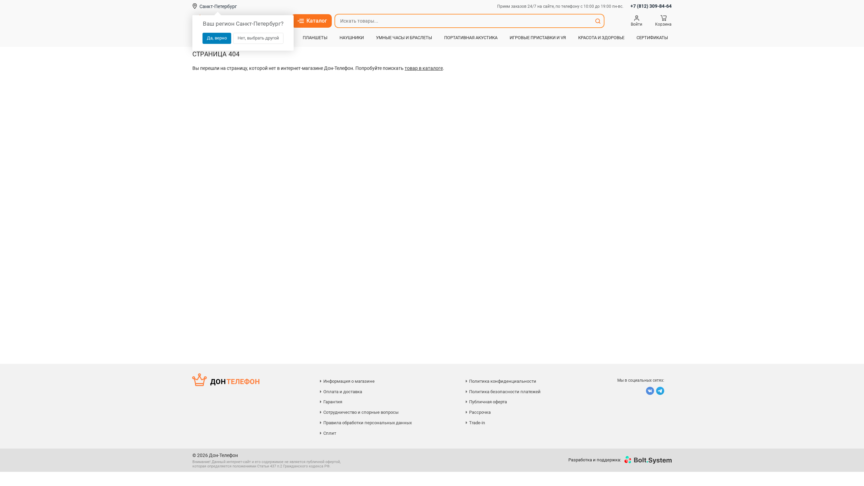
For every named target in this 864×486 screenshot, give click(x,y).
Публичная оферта (488, 401)
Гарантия (332, 401)
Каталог (316, 21)
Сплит (329, 433)
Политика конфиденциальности (502, 381)
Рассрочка (480, 412)
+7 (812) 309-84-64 (651, 6)
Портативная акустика (470, 37)
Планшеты (315, 37)
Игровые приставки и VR (538, 37)
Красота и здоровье (601, 37)
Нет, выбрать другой (258, 37)
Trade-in (477, 422)
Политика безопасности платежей (505, 391)
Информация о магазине (349, 381)
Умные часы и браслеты (404, 37)
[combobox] (463, 21)
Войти (636, 24)
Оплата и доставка (342, 391)
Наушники (352, 37)
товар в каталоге (424, 68)
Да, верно (217, 37)
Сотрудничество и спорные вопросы (361, 412)
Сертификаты (652, 37)
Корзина (663, 24)
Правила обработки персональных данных (367, 422)
